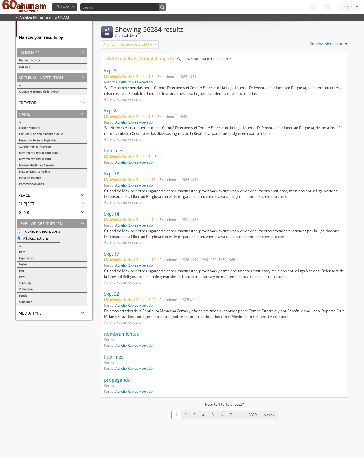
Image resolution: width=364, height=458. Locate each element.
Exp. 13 (111, 174)
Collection (26, 289)
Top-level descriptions (41, 231)
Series (23, 264)
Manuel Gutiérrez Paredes (37, 165)
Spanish (24, 66)
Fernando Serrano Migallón (37, 140)
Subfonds (25, 283)
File (21, 271)
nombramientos (121, 334)
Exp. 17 (111, 254)
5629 (253, 414)
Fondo (23, 296)
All (20, 85)
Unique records (29, 60)
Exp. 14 (111, 214)
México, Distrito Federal (35, 171)
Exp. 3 (110, 71)
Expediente (26, 258)
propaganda (117, 380)
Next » (269, 414)
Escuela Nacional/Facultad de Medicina (46, 134)
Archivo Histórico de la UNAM (39, 91)
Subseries (25, 302)
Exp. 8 (110, 111)
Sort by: (316, 43)
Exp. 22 (111, 294)
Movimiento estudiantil (35, 159)
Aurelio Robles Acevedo (35, 147)
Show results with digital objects (206, 59)
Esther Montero (29, 128)
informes (113, 151)
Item (22, 252)
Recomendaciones (31, 184)
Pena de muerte (30, 178)
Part (22, 277)
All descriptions (35, 238)
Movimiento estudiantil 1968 (39, 153)
